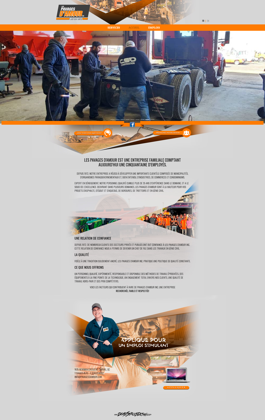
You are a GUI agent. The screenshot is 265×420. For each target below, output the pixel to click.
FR (203, 20)
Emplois (154, 27)
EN (208, 20)
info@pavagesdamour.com (88, 377)
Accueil (134, 27)
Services (114, 27)
